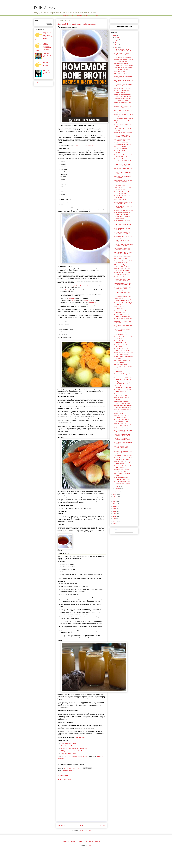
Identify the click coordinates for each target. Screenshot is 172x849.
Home (82, 825)
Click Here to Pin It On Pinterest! (85, 145)
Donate (85, 15)
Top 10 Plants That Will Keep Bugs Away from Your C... (122, 420)
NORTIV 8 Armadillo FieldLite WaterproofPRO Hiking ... (122, 107)
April (116, 47)
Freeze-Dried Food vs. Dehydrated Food (120, 341)
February (117, 488)
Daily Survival (46, 7)
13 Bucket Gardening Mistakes (123, 455)
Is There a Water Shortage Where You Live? (121, 91)
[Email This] (84, 768)
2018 (114, 506)
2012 (114, 516)
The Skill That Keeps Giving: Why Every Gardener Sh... (122, 279)
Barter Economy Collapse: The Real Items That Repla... (123, 180)
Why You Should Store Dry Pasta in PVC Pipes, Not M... (123, 50)
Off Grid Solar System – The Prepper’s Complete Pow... (122, 248)
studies (74, 300)
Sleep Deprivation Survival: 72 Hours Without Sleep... (122, 466)
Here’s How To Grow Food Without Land (121, 345)
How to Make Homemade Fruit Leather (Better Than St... (123, 458)
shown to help (91, 302)
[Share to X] (87, 768)
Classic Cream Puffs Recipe (122, 88)
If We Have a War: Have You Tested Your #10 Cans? (122, 213)
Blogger (89, 845)
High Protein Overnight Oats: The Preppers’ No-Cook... (122, 273)
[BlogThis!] (86, 768)
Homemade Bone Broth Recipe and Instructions (74, 756)
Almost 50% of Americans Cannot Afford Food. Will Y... (123, 291)
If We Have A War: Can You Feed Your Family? (122, 416)
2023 (114, 499)
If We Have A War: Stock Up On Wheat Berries (123, 462)
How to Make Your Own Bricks (123, 256)
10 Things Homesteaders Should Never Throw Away (73, 751)
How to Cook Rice (119, 413)
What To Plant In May (120, 71)
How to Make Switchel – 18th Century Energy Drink (122, 103)
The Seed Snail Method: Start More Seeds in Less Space (122, 295)
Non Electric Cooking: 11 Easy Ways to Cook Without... (122, 394)
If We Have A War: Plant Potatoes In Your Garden (122, 478)
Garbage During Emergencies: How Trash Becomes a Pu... (123, 406)
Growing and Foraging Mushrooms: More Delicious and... (123, 366)
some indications (70, 294)
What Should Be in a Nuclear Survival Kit (47, 64)
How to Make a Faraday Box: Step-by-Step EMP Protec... (122, 95)
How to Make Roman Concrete (123, 132)
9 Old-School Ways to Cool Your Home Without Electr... (123, 390)
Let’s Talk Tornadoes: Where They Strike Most (122, 139)
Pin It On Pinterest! (80, 737)
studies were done (69, 304)
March (117, 486)
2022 (114, 501)
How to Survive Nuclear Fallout (123, 276)
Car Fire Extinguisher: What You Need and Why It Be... (123, 81)
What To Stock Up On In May (122, 57)
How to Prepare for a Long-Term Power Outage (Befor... (123, 353)
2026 (114, 35)
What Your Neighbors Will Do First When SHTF (122, 410)
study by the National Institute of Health (80, 285)
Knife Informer (41, 82)
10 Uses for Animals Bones (67, 746)
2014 (114, 511)
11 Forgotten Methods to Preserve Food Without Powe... (121, 447)
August (117, 37)
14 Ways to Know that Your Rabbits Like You (122, 217)
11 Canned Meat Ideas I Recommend (121, 307)
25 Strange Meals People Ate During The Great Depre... (122, 53)
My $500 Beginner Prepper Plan (123, 210)
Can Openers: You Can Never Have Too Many (122, 311)
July (116, 40)
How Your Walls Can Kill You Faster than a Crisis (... (122, 470)
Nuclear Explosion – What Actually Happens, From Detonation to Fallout (43, 46)
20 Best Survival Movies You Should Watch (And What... (122, 233)
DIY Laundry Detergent (120, 258)
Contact (73, 15)
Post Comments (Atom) (85, 830)
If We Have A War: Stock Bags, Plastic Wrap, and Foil (123, 424)
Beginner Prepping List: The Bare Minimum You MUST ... (123, 402)
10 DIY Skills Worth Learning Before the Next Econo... (122, 299)
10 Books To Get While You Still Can (47, 55)
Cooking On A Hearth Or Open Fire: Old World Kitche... (123, 382)
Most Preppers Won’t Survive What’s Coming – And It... (122, 482)
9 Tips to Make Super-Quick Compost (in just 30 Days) (122, 315)
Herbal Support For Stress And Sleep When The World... (123, 155)
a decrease (86, 300)
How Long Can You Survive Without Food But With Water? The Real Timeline (43, 36)
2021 (114, 504)
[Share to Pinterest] (91, 768)
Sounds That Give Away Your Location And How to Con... (122, 283)
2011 (114, 518)
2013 (114, 513)
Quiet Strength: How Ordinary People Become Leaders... (122, 434)
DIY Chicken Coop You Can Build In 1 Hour (122, 361)
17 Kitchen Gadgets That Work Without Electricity (123, 184)
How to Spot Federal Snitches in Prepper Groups (123, 115)
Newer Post (61, 825)
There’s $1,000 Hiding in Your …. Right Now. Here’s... (122, 99)
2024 (114, 496)
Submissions (66, 15)
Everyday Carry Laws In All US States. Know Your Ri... (123, 252)
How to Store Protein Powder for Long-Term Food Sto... (123, 261)
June (116, 42)
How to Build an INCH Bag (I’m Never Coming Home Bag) (123, 378)
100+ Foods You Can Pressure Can (69, 753)
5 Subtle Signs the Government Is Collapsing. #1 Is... (123, 333)
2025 (114, 494)
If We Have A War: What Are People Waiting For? (122, 221)
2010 (114, 521)
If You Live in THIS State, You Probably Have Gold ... (122, 147)
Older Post (102, 825)
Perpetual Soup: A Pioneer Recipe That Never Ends (73, 748)
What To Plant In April (120, 74)
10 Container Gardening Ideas (123, 427)
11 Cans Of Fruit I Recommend (123, 199)
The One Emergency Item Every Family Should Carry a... (123, 244)
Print (60, 550)
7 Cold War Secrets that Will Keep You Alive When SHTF (123, 164)
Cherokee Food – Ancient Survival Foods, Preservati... (123, 386)
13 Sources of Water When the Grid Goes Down (123, 85)
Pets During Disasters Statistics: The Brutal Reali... (123, 202)
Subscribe (97, 15)
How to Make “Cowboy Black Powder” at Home (122, 192)
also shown (72, 298)
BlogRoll (91, 15)
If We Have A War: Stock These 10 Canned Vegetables (123, 269)
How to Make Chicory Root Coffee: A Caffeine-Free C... (122, 349)
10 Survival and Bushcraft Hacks (123, 118)
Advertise (79, 15)
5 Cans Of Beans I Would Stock (123, 318)
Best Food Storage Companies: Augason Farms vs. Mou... (123, 452)
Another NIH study (65, 290)
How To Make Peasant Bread (68, 743)
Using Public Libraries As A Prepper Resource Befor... (122, 438)
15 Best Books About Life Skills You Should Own (123, 188)
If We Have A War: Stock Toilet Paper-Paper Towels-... (122, 287)
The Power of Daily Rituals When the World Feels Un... (122, 135)
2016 (114, 508)
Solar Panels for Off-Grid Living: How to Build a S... (123, 430)
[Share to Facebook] (89, 768)
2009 (114, 523)
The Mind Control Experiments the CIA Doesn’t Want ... (123, 68)
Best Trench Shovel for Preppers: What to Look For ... (123, 160)
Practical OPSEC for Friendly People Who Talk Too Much (122, 143)
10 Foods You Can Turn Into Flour (46, 72)
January (117, 491)
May (116, 44)
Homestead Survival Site (68, 770)
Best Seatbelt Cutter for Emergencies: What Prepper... (123, 64)
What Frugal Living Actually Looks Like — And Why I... (122, 265)
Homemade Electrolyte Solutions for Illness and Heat (123, 60)
